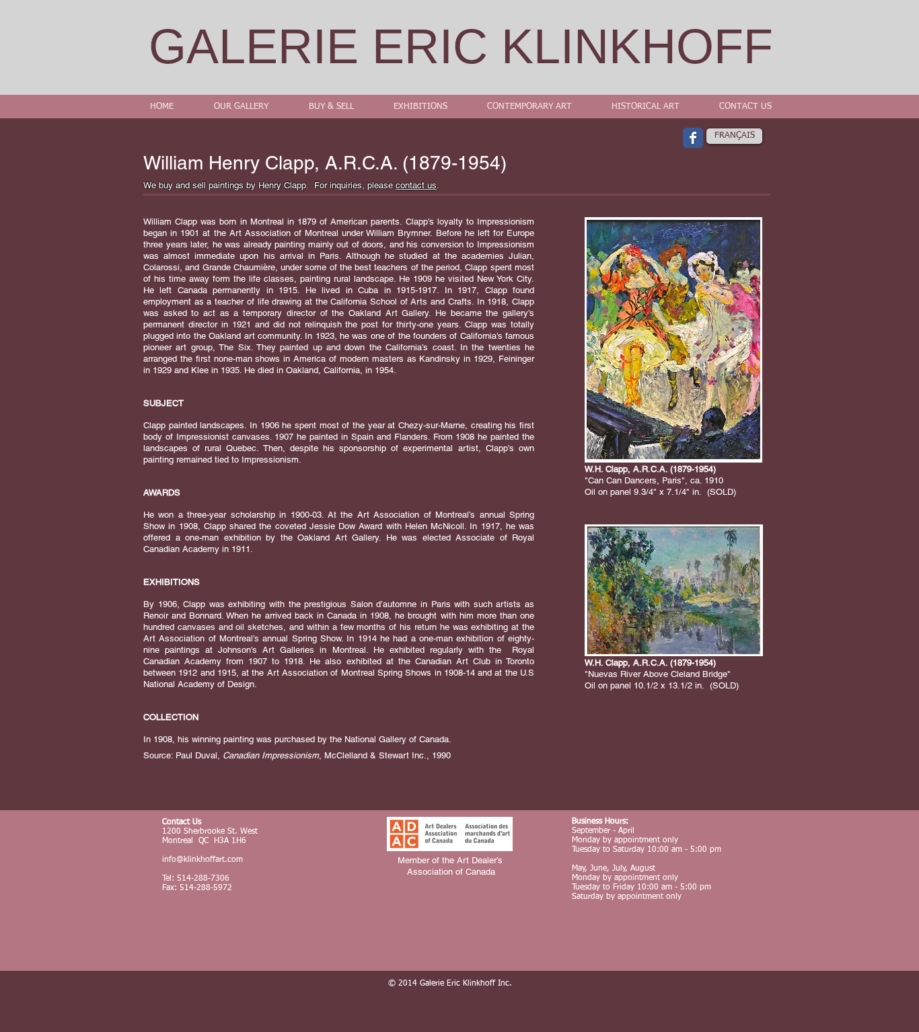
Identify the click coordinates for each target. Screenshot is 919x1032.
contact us (416, 185)
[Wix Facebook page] (693, 138)
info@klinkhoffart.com (202, 860)
